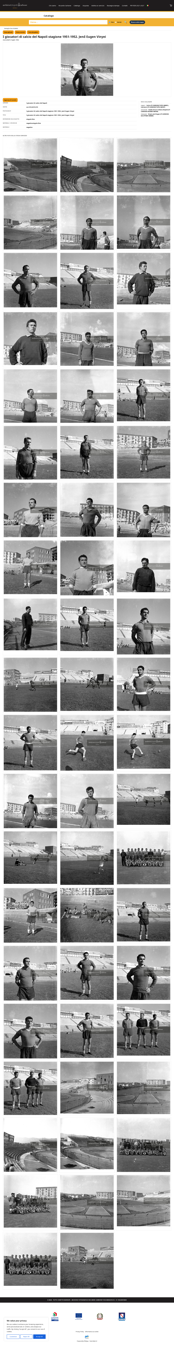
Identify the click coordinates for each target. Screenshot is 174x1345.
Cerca (125, 22)
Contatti (125, 6)
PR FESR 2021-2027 (137, 6)
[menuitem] (148, 5)
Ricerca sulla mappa (137, 22)
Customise (13, 1337)
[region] (26, 1329)
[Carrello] (171, 5)
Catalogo (77, 6)
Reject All (26, 1337)
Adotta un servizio (97, 6)
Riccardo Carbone (65, 6)
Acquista (86, 6)
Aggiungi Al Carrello (10, 100)
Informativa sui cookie (91, 1331)
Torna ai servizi (20, 32)
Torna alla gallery (33, 32)
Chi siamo (52, 6)
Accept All (39, 1337)
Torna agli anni (8, 32)
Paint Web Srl (93, 1341)
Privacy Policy (80, 1331)
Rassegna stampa (113, 6)
